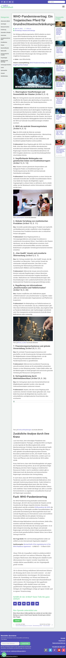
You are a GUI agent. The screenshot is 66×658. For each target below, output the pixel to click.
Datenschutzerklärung (58, 643)
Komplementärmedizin (5, 39)
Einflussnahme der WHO (42, 507)
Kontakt (63, 638)
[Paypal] (2, 2)
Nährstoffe (3, 50)
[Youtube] (10, 2)
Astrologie (3, 24)
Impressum (62, 640)
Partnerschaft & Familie (5, 54)
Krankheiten (4, 42)
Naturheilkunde (5, 48)
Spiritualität (4, 70)
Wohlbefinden (4, 76)
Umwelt (3, 73)
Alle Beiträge (18, 30)
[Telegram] (4, 2)
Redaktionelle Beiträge (4, 61)
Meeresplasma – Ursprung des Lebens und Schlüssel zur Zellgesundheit (60, 50)
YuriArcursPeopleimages (24, 429)
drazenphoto (21, 217)
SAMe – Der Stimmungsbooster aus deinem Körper (60, 117)
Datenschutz (28, 648)
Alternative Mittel (5, 21)
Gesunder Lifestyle (6, 32)
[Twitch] (7, 2)
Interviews (3, 35)
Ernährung (3, 29)
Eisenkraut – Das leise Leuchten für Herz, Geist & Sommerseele (60, 84)
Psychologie (4, 57)
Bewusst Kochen (5, 26)
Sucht (2, 67)
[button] (63, 6)
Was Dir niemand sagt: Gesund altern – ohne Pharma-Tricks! (60, 132)
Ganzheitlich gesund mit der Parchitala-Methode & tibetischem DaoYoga (59, 31)
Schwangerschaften (6, 64)
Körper (2, 45)
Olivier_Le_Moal (22, 342)
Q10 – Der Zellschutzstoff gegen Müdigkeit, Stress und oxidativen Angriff (60, 68)
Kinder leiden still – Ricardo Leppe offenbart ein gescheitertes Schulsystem (60, 101)
